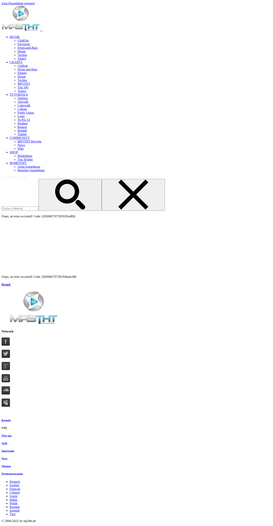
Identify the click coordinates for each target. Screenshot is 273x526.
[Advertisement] (74, 212)
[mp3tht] (21, 30)
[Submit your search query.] (70, 195)
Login (22, 177)
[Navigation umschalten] (41, 31)
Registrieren (9, 177)
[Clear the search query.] (133, 195)
